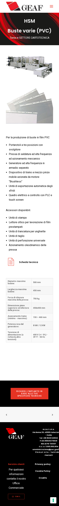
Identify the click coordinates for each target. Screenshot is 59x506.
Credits (43, 477)
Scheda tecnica (28, 262)
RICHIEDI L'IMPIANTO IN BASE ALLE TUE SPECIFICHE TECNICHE (29, 393)
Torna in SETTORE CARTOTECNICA (29, 37)
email (17, 496)
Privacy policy (43, 464)
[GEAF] (26, 6)
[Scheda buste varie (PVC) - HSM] (11, 264)
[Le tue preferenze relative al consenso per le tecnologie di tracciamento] (53, 500)
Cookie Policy (42, 471)
